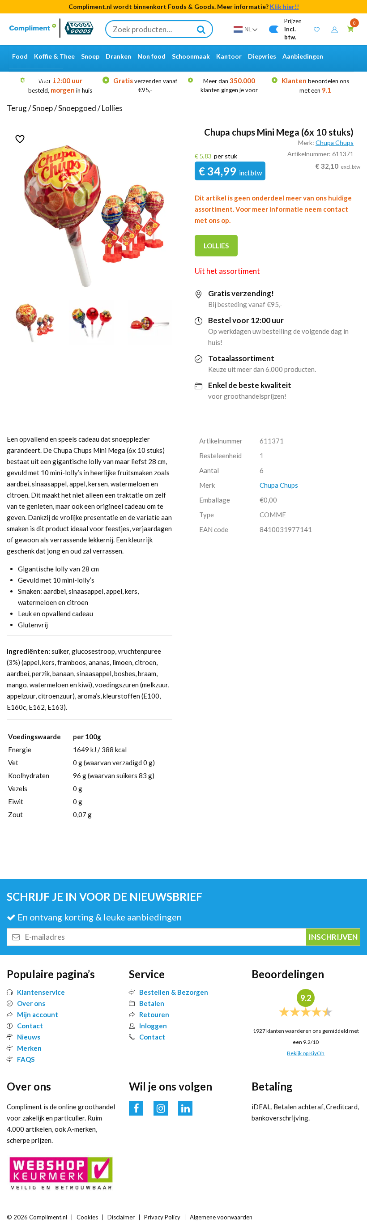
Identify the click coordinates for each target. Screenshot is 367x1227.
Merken (29, 1048)
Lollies (112, 108)
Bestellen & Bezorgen (173, 992)
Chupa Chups (335, 142)
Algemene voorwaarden (221, 1217)
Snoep (42, 108)
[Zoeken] (201, 29)
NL (248, 29)
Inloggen (153, 1026)
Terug (17, 108)
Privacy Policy (162, 1217)
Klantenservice (41, 992)
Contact (30, 1026)
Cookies (87, 1217)
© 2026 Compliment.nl (37, 1217)
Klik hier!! (284, 6)
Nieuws (28, 1037)
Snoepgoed (77, 108)
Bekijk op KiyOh (305, 1053)
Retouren (154, 1014)
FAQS (25, 1059)
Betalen (151, 1003)
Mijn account (37, 1014)
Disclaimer (121, 1217)
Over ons (31, 1003)
